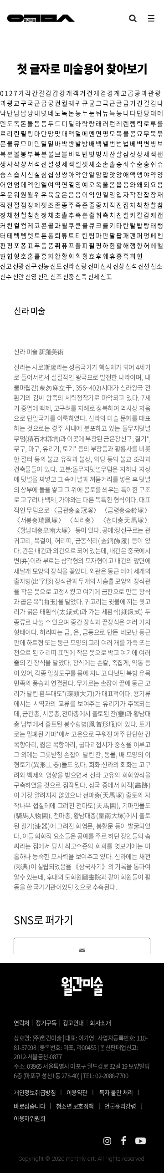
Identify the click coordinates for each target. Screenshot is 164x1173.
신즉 (81, 276)
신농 (43, 265)
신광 (18, 265)
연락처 (22, 1022)
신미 (93, 265)
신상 (118, 265)
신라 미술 (30, 311)
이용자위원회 (29, 1118)
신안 (18, 276)
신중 (68, 276)
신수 (5, 276)
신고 (5, 265)
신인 (43, 276)
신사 (106, 265)
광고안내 (73, 1022)
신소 (156, 265)
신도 (56, 265)
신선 (143, 265)
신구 (30, 265)
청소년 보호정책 (78, 1105)
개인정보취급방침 (35, 1092)
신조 (56, 276)
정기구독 (46, 1022)
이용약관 (77, 1092)
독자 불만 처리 (116, 1092)
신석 (131, 265)
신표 (106, 276)
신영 (30, 276)
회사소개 (100, 1022)
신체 (93, 276)
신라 (68, 265)
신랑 (81, 265)
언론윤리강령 (123, 1105)
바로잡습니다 (29, 1106)
